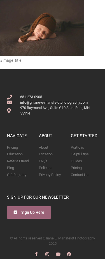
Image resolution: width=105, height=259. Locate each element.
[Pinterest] (69, 254)
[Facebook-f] (36, 254)
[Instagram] (47, 254)
